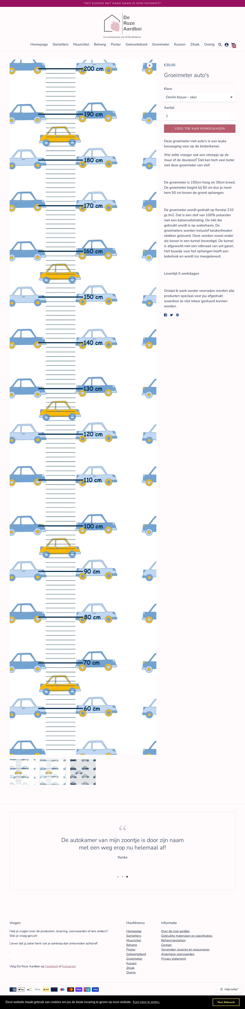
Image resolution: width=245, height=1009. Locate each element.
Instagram (69, 966)
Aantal (169, 108)
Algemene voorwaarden (177, 954)
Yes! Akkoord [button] (226, 1002)
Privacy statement (173, 959)
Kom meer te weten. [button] (146, 1002)
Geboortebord (136, 44)
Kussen (179, 44)
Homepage (39, 44)
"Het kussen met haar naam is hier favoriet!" (122, 3)
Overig (209, 44)
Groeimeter (160, 44)
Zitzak (194, 44)
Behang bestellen (173, 940)
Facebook (51, 966)
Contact (166, 945)
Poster (116, 44)
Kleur (168, 89)
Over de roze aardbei (175, 931)
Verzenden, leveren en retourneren (185, 949)
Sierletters (61, 44)
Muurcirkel (81, 44)
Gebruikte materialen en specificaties (186, 936)
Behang (100, 44)
